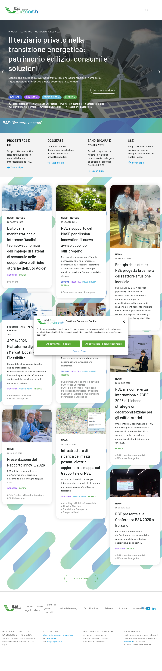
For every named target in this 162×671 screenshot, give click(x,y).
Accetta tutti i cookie (58, 343)
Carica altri (81, 578)
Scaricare (128, 641)
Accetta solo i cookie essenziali (103, 343)
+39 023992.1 (52, 638)
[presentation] (3, 71)
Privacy (84, 351)
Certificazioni (91, 608)
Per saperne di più (104, 76)
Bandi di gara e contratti (50, 608)
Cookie (76, 351)
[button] (123, 321)
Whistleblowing (68, 608)
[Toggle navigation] (153, 10)
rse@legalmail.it (54, 641)
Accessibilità (140, 608)
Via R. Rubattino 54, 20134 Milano (58, 635)
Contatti (16, 608)
